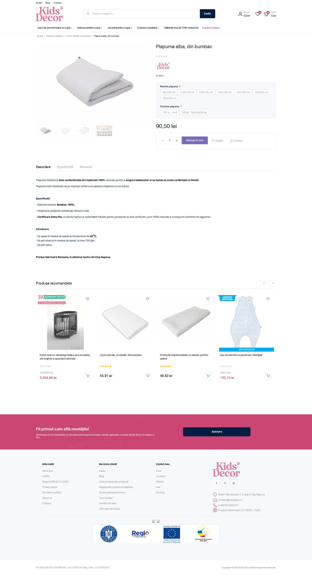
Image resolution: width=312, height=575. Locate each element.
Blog (101, 476)
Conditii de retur (107, 503)
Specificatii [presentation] (65, 167)
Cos (158, 487)
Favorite (219, 141)
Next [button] (273, 283)
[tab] (45, 167)
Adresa (160, 482)
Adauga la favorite (87, 299)
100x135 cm (206, 92)
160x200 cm (170, 98)
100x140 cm (224, 92)
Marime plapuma (169, 86)
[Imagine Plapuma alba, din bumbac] (94, 83)
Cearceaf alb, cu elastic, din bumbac (121, 355)
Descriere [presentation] (43, 167)
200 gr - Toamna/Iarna (194, 112)
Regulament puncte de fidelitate (116, 487)
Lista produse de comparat (113, 482)
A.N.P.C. (46, 476)
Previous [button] (264, 283)
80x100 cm (169, 92)
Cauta (207, 13)
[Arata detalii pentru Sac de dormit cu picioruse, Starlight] (245, 322)
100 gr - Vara (170, 112)
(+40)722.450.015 (228, 505)
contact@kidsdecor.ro (230, 500)
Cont (158, 471)
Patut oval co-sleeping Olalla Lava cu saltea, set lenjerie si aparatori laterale (65, 357)
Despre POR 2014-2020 (55, 482)
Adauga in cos (194, 140)
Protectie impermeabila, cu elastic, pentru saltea (184, 357)
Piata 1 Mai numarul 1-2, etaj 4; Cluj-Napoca (241, 495)
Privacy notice (49, 487)
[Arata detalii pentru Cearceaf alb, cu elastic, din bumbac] (125, 322)
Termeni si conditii (51, 493)
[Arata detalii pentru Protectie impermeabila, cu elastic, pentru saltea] (185, 322)
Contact (46, 503)
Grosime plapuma (170, 106)
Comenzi (160, 476)
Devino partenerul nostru (112, 493)
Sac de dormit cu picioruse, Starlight (241, 355)
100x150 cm (243, 92)
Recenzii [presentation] (86, 167)
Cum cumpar (106, 498)
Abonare (217, 432)
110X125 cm (187, 92)
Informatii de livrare (109, 509)
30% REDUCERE (247, 350)
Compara (237, 141)
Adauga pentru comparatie (89, 305)
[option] (94, 83)
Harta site (47, 471)
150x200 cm (262, 92)
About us (47, 498)
